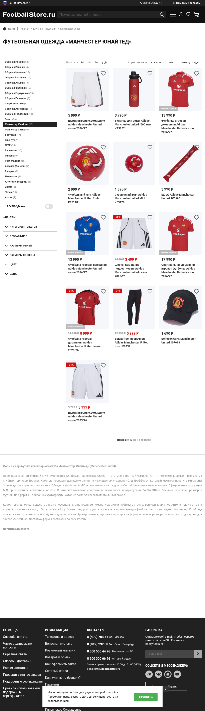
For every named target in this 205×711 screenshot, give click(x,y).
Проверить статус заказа (22, 675)
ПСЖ (10, 145)
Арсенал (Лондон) (17, 166)
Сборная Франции (18, 88)
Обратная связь (15, 654)
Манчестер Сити (17, 129)
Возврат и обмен (57, 657)
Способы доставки (17, 661)
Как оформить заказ (60, 664)
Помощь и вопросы (188, 2)
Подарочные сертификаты (23, 681)
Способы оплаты (15, 637)
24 (82, 62)
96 (96, 62)
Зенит (11, 119)
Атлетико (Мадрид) (18, 181)
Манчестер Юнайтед (19, 124)
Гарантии (52, 684)
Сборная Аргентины (18, 108)
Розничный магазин (60, 650)
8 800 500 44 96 (152, 3)
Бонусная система (58, 643)
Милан (11, 155)
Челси (11, 192)
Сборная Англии (17, 82)
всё (104, 62)
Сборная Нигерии (17, 72)
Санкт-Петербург (19, 2)
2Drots (10, 187)
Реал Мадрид (15, 161)
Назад (11, 28)
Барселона (13, 150)
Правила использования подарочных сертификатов (21, 692)
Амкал (10, 197)
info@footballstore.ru (107, 668)
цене (170, 62)
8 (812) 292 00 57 (100, 644)
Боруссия (13, 134)
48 (89, 62)
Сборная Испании (17, 67)
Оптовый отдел (56, 671)
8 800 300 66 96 (98, 659)
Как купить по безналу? (63, 678)
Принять (146, 696)
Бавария (11, 171)
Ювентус (11, 140)
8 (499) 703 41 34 (100, 637)
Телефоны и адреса (59, 637)
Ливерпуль (13, 176)
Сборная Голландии (19, 114)
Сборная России (17, 62)
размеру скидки (190, 62)
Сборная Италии (16, 103)
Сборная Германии (17, 98)
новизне (156, 62)
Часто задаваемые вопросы (17, 645)
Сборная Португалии (19, 93)
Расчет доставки (15, 668)
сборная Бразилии (18, 77)
